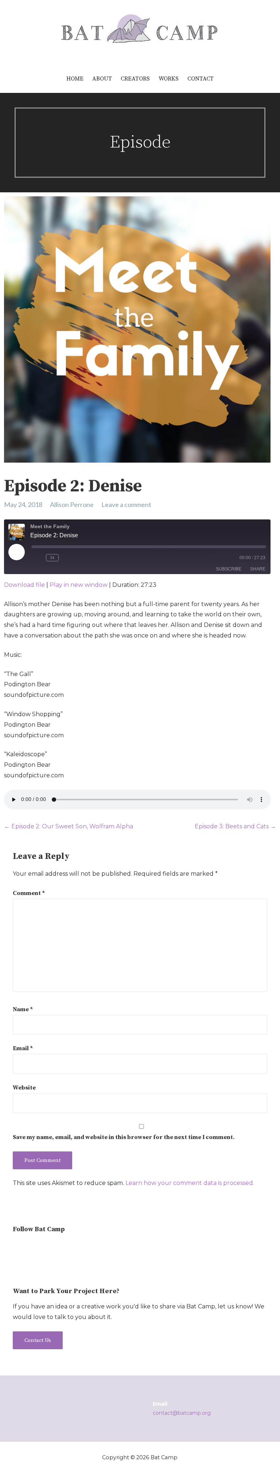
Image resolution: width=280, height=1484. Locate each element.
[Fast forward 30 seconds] (73, 557)
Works (169, 78)
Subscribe (228, 569)
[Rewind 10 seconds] (37, 557)
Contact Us (37, 1340)
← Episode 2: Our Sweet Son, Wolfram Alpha (68, 826)
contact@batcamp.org (182, 1413)
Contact (200, 78)
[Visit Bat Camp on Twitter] (30, 1247)
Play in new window (79, 584)
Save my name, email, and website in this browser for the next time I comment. (124, 1137)
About (102, 78)
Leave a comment (126, 504)
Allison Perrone (72, 504)
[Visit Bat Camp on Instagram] (17, 1247)
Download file (24, 584)
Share (257, 569)
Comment (29, 893)
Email (23, 1048)
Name (23, 1009)
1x (52, 557)
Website (24, 1087)
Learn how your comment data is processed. (189, 1182)
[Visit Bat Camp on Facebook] (44, 1247)
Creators (135, 78)
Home (74, 78)
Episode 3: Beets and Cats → (235, 826)
